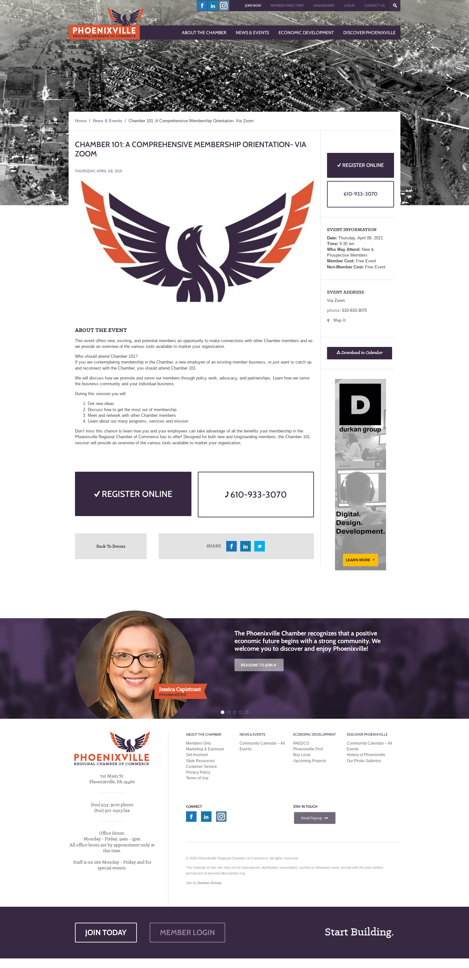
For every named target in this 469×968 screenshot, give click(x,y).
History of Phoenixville (366, 755)
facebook (202, 5)
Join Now (253, 5)
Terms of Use (197, 778)
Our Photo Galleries (364, 761)
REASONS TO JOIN (259, 665)
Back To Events (110, 546)
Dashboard (323, 5)
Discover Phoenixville (367, 734)
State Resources (200, 761)
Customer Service (201, 766)
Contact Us (374, 5)
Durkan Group (209, 883)
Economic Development (314, 734)
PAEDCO (301, 743)
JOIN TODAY (106, 932)
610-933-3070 (257, 494)
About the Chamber (203, 734)
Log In (349, 5)
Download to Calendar (361, 352)
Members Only (198, 743)
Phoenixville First (308, 749)
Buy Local (301, 755)
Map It (339, 320)
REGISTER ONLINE (136, 494)
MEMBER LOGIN (187, 932)
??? (395, 5)
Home (80, 120)
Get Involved (197, 755)
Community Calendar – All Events (262, 746)
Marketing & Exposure (205, 749)
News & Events (107, 120)
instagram (224, 5)
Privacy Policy (198, 772)
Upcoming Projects (309, 761)
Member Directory (287, 5)
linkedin (213, 5)
